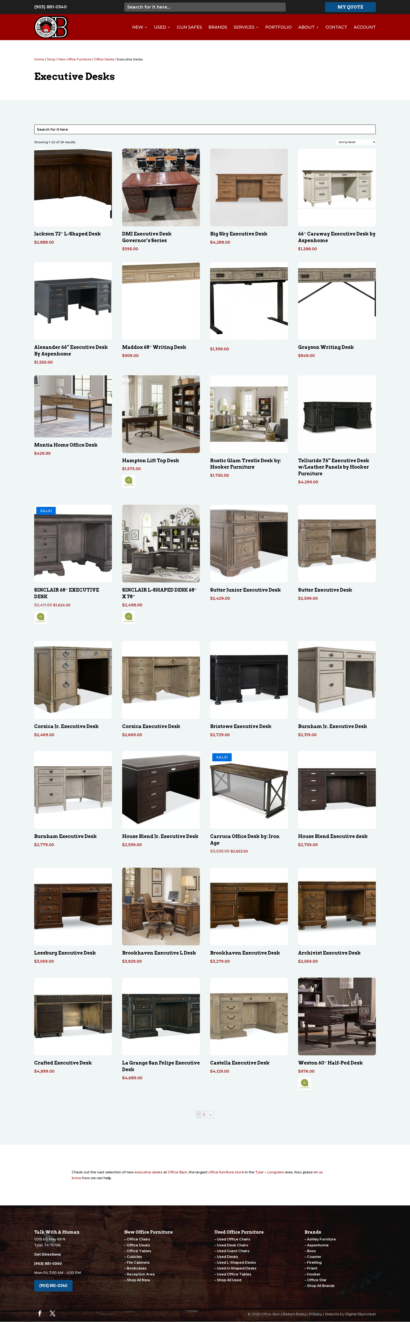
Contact (336, 27)
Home (39, 59)
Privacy (315, 1314)
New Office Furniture (74, 59)
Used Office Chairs (233, 1239)
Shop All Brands (321, 1286)
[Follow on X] (52, 1313)
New (137, 27)
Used (160, 27)
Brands (217, 27)
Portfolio (278, 27)
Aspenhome (318, 1245)
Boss (311, 1251)
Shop (51, 59)
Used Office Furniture (239, 1232)
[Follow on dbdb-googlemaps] (65, 1313)
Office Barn (177, 1172)
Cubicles (134, 1257)
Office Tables (139, 1251)
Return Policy (294, 1314)
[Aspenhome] (128, 482)
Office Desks (104, 59)
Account (365, 27)
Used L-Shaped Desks (236, 1263)
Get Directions (47, 1254)
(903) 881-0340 (50, 6)
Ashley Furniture (321, 1239)
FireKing (314, 1263)
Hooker (314, 1274)
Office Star (317, 1280)
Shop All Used (229, 1280)
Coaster (314, 1257)
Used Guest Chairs (233, 1251)
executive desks (149, 1172)
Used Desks (227, 1257)
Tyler (259, 1172)
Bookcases (137, 1268)
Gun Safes (189, 27)
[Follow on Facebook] (39, 1313)
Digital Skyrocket (360, 1314)
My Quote (350, 7)
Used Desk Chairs (232, 1245)
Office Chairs (138, 1239)
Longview (275, 1172)
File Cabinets (138, 1263)
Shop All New (138, 1280)
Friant (312, 1268)
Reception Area (141, 1274)
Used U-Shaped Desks (236, 1268)
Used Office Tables (234, 1274)
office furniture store (226, 1172)
